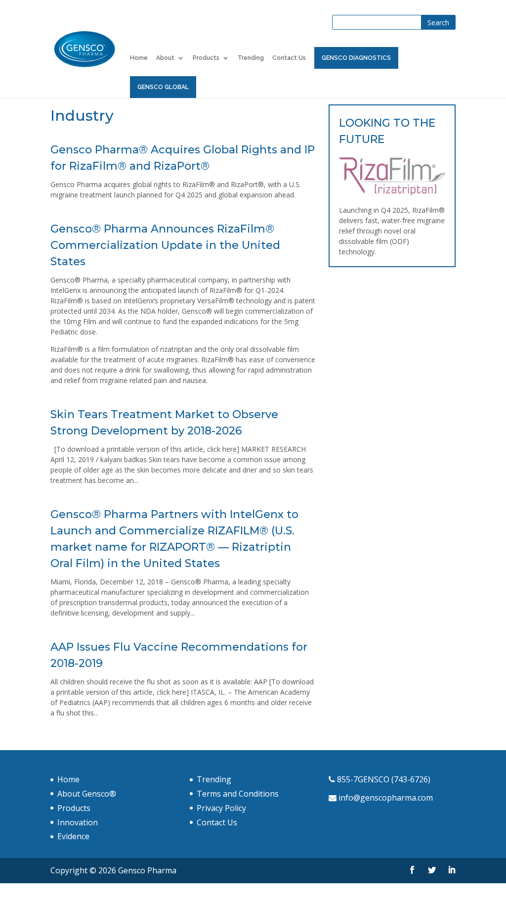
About (165, 57)
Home (139, 57)
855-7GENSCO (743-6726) (383, 779)
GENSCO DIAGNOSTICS (356, 57)
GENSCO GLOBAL (163, 87)
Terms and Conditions (238, 793)
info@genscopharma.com (385, 797)
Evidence (73, 836)
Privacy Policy (221, 808)
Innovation (77, 822)
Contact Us (289, 57)
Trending (251, 57)
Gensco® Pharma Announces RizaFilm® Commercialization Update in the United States (165, 245)
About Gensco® (86, 793)
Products (206, 57)
